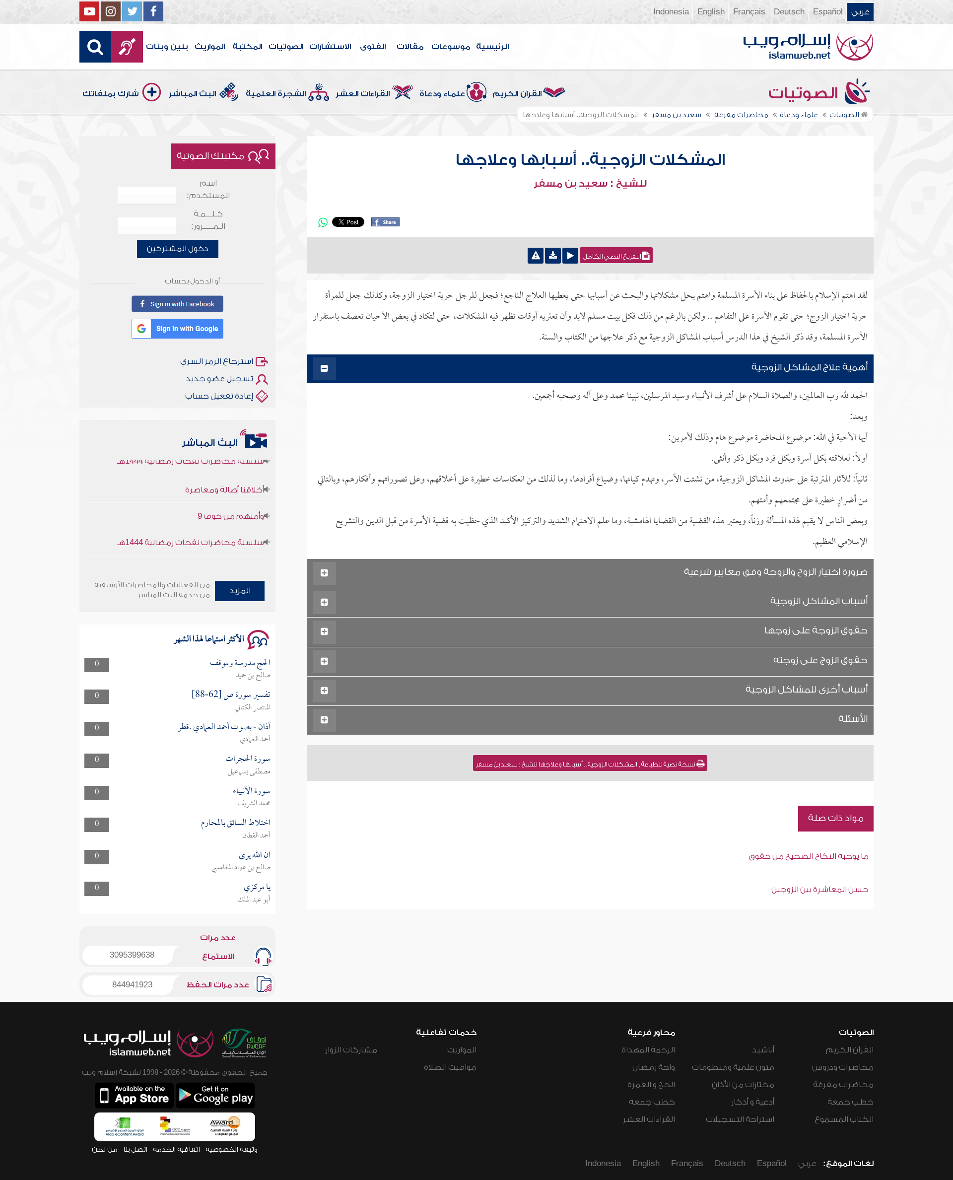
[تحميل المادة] (553, 256)
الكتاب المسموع (844, 1119)
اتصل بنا (135, 1149)
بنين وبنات (167, 46)
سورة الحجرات (248, 759)
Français (749, 11)
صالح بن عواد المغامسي (241, 868)
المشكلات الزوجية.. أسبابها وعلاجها (590, 160)
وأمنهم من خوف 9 (231, 499)
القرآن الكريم (517, 93)
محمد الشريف (254, 804)
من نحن (105, 1149)
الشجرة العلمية (276, 93)
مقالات (410, 46)
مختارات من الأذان (743, 1084)
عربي (860, 11)
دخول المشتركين (177, 248)
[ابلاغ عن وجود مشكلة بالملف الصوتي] (536, 256)
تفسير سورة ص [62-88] (231, 695)
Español (828, 11)
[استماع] (570, 256)
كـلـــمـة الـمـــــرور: (208, 220)
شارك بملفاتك (110, 93)
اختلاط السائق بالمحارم (236, 823)
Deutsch (789, 11)
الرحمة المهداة (648, 1049)
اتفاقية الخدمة (176, 1149)
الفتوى (373, 46)
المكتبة (247, 46)
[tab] (590, 369)
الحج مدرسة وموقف (240, 663)
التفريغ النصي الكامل (612, 256)
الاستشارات (330, 46)
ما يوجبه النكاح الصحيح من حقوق (809, 856)
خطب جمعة (850, 1102)
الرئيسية (492, 46)
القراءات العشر (363, 93)
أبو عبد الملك (254, 900)
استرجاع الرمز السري (216, 361)
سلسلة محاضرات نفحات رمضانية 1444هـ (190, 525)
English (711, 11)
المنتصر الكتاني (253, 708)
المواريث (210, 46)
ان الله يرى (255, 855)
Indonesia (671, 11)
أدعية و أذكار (752, 1102)
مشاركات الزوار (351, 1049)
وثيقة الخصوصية (231, 1149)
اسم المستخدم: (208, 189)
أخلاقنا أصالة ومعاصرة (224, 473)
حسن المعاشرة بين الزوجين (820, 889)
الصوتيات (286, 46)
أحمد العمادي (255, 740)
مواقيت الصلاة (450, 1067)
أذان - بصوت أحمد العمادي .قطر (224, 727)
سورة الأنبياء (252, 791)
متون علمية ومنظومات (733, 1067)
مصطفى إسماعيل (249, 772)
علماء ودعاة (442, 93)
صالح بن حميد (253, 676)
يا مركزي (257, 887)
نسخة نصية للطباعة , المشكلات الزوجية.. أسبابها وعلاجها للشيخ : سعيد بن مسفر (586, 764)
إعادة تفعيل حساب (219, 396)
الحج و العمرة (651, 1084)
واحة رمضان (653, 1067)
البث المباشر (192, 93)
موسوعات (450, 46)
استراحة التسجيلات (740, 1119)
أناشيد (763, 1049)
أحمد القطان (256, 836)
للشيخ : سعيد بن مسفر (590, 183)
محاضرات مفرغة (843, 1084)
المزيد (240, 590)
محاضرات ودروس (843, 1067)
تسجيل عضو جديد (219, 378)
